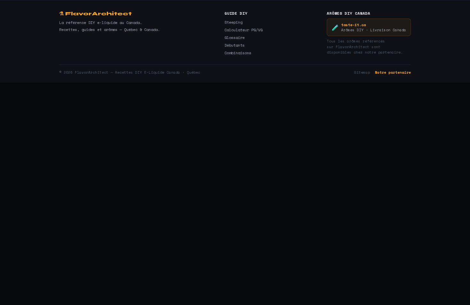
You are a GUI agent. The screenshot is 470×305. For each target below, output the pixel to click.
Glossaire (234, 37)
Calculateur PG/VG (243, 30)
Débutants (234, 45)
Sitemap (362, 72)
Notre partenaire (393, 72)
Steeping (233, 22)
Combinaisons (237, 53)
